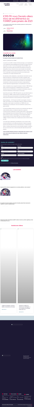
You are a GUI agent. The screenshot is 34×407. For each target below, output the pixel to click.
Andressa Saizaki (10, 28)
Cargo (18, 149)
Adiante (17, 3)
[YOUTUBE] (30, 1)
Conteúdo (30, 3)
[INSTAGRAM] (28, 1)
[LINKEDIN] (27, 1)
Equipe (26, 3)
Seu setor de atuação (20, 153)
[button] (4, 55)
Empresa (2, 153)
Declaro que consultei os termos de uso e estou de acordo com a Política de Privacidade (15, 158)
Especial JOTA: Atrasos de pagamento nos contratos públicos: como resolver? (15, 187)
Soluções (21, 3)
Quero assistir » (4, 309)
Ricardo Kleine (10, 30)
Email (2, 149)
